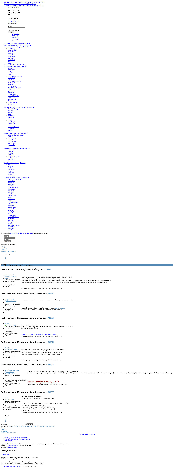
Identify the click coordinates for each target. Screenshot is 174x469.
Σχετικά (15, 437)
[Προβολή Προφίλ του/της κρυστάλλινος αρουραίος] (11, 373)
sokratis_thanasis (9, 275)
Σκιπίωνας (15, 426)
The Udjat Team (12, 445)
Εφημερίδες (15, 77)
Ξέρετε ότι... (11, 123)
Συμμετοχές (12, 60)
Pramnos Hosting (12, 447)
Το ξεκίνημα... (8, 440)
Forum (11, 173)
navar (6, 398)
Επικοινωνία (20, 4)
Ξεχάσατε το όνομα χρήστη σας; (16, 38)
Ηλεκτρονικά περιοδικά (14, 89)
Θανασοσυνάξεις (13, 159)
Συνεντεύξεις (15, 66)
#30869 (51, 318)
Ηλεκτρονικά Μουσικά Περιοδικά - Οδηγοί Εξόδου (13, 204)
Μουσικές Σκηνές (13, 190)
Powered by (82, 434)
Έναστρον (11, 117)
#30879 (51, 365)
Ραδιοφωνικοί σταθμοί (14, 97)
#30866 (47, 269)
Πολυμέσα (16, 133)
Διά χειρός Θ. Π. (24, 2)
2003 (9, 444)
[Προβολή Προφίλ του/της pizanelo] (10, 325)
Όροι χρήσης (17, 439)
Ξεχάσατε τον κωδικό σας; (15, 34)
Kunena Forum (90, 434)
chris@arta (8, 348)
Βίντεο (12, 139)
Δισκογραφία (16, 47)
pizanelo (7, 323)
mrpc (38, 426)
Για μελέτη (19, 107)
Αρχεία (12, 144)
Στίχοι (15, 65)
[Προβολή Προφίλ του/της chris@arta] (11, 349)
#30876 (51, 342)
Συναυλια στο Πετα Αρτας (8, 251)
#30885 (51, 392)
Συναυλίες (11, 152)
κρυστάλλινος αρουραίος (12, 370)
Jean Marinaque (31, 426)
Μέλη (11, 167)
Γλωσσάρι (13, 111)
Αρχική (17, 43)
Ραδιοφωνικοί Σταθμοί (13, 219)
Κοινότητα (15, 163)
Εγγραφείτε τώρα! (13, 21)
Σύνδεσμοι (16, 177)
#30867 (51, 293)
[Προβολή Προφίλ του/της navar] (9, 399)
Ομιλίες (13, 104)
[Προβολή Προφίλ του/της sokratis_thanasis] (11, 278)
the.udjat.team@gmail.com (12, 466)
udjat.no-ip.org (6, 454)
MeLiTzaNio (22, 426)
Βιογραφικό (17, 45)
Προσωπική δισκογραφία (12, 52)
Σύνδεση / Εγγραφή (24, 5)
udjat (9, 426)
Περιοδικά (14, 82)
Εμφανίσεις (17, 148)
